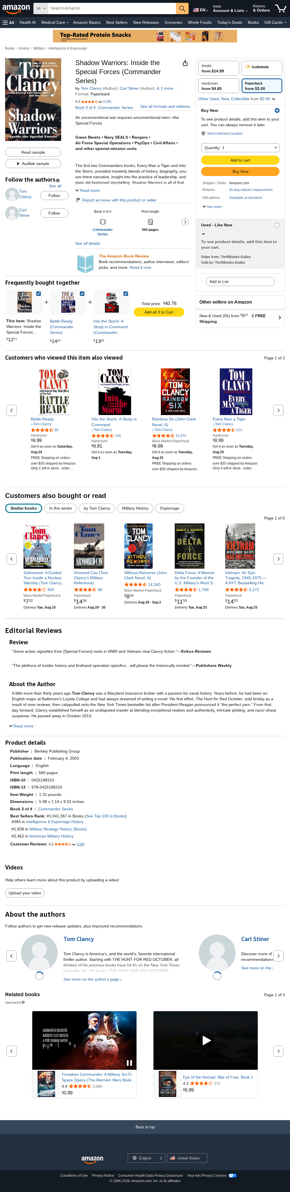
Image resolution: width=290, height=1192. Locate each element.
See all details (87, 243)
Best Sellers (116, 22)
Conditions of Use (74, 1176)
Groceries (173, 22)
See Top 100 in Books (105, 816)
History (24, 48)
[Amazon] (17, 8)
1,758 (204, 589)
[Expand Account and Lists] (247, 11)
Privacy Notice (103, 1176)
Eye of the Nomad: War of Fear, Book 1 (218, 1077)
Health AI (28, 22)
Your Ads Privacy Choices (207, 1176)
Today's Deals (229, 22)
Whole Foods (200, 22)
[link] (68, 302)
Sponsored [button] (13, 1002)
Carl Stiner (129, 88)
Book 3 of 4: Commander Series (104, 107)
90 (100, 589)
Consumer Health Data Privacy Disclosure (150, 1176)
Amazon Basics (87, 22)
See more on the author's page (91, 979)
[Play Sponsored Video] (205, 1040)
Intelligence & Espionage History (55, 821)
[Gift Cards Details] (285, 22)
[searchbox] (112, 8)
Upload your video (24, 893)
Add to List (219, 281)
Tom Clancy (91, 88)
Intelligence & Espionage (67, 48)
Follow (54, 195)
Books (253, 22)
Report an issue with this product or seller (119, 200)
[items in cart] (280, 8)
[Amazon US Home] (92, 1160)
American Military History (51, 836)
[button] (8, 22)
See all (55, 186)
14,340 (154, 584)
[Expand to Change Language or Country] (207, 10)
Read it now (140, 267)
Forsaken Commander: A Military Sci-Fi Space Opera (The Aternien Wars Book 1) (97, 1077)
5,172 (254, 589)
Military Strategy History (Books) (58, 829)
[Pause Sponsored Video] (129, 1063)
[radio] (219, 68)
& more (165, 88)
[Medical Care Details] (68, 22)
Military (38, 48)
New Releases (146, 22)
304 (50, 589)
